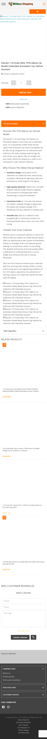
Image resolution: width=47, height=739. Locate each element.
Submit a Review (20, 637)
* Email (6, 607)
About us (6, 673)
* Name (6, 601)
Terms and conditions (11, 680)
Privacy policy (8, 676)
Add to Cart (25, 92)
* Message (7, 613)
